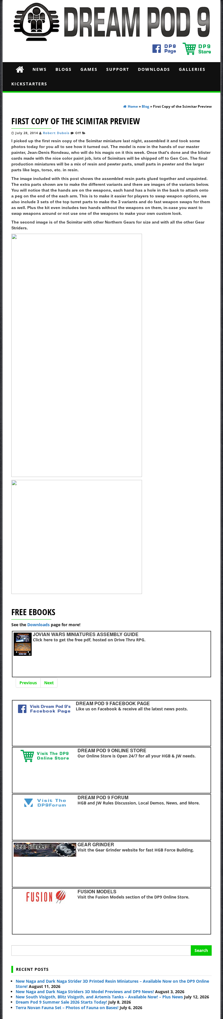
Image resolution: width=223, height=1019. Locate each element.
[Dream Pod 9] (20, 69)
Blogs (63, 69)
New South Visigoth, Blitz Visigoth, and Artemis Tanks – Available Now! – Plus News (99, 997)
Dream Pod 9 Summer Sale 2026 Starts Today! (61, 1002)
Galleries (192, 69)
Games (89, 69)
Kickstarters (29, 84)
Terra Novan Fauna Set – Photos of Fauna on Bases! (67, 1007)
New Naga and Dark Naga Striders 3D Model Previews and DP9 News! (85, 991)
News (40, 69)
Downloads (154, 69)
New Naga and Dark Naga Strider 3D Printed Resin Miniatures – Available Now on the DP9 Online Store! (112, 983)
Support (117, 69)
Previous (28, 682)
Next (49, 682)
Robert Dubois (56, 133)
